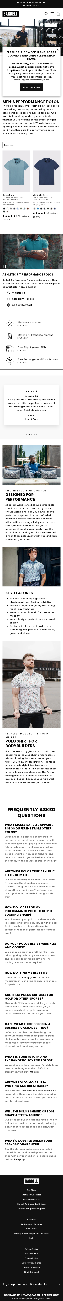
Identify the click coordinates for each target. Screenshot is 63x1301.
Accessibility (31, 1253)
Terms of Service (31, 1267)
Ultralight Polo (29, 1090)
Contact (31, 1219)
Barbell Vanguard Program (31, 1208)
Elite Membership (31, 1199)
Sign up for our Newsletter (25, 1284)
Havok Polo (50, 1090)
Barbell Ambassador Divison (31, 1204)
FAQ (30, 1071)
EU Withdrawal (31, 1272)
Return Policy (31, 1249)
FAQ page (19, 1159)
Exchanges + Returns (31, 1224)
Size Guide (31, 1229)
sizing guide (29, 977)
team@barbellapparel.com (40, 1295)
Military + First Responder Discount (31, 1233)
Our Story (31, 1190)
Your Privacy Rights (31, 1263)
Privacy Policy (31, 1258)
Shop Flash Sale (31, 87)
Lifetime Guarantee (31, 1195)
